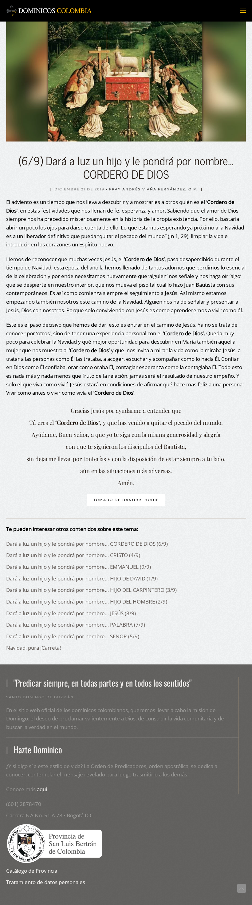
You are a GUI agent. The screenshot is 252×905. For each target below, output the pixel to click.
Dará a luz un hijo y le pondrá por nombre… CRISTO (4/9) (73, 555)
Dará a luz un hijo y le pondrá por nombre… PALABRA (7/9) (75, 624)
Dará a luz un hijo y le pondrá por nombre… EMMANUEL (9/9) (78, 566)
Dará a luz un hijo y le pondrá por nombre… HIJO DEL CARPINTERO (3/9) (91, 589)
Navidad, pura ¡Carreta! (33, 647)
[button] (243, 10)
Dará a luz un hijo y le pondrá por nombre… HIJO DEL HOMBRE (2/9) (86, 601)
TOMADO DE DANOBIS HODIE (126, 500)
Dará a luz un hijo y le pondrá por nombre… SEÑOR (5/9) (72, 636)
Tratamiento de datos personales (45, 882)
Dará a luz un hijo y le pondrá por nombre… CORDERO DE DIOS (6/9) (87, 543)
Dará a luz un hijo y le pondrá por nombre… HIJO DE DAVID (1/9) (82, 578)
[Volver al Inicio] (49, 10)
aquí (42, 789)
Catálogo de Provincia (31, 870)
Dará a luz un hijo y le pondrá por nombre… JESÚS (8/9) (71, 613)
